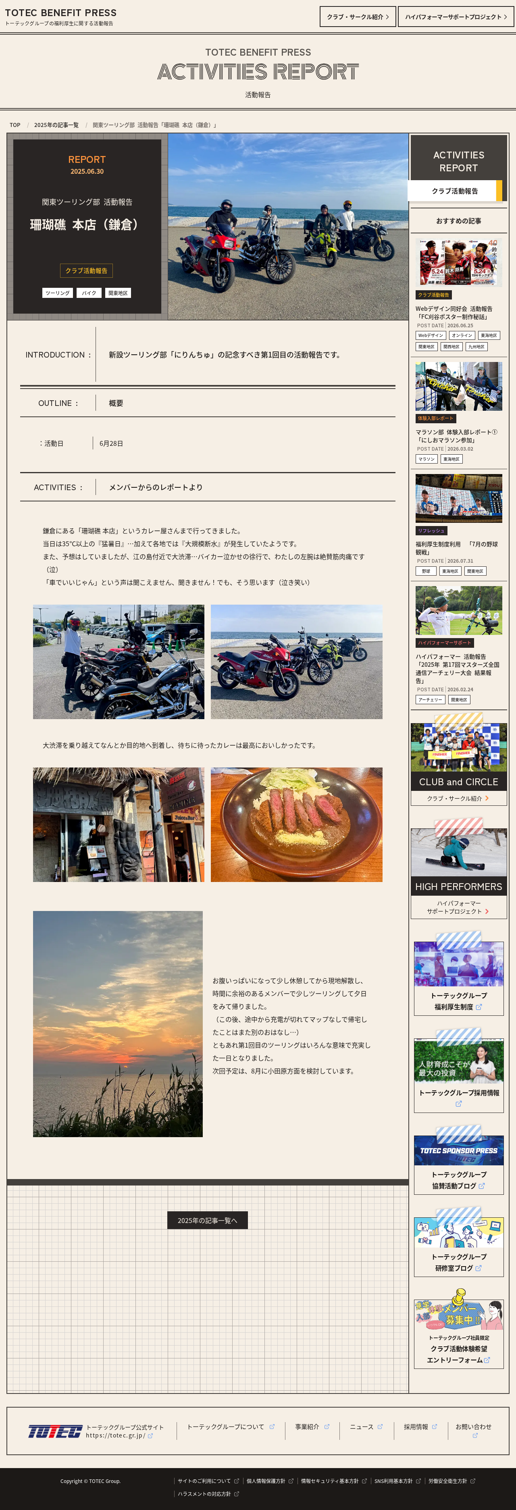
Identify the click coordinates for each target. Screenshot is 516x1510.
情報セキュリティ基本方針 (331, 1480)
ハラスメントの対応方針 (205, 1493)
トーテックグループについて (228, 1426)
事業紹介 (309, 1426)
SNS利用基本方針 (395, 1480)
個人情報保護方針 (267, 1480)
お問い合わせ (475, 1426)
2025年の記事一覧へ (207, 1220)
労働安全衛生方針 (449, 1480)
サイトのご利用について (205, 1480)
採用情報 (417, 1426)
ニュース (363, 1426)
